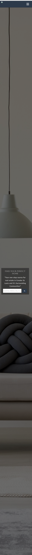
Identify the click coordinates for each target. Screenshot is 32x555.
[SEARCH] (24, 291)
